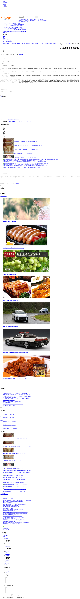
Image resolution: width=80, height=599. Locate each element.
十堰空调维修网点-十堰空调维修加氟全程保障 (13, 501)
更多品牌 (5, 32)
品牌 (1, 416)
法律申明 (8, 572)
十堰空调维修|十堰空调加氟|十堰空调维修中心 (13, 523)
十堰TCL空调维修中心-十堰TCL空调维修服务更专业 (14, 504)
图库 (1, 423)
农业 (11, 417)
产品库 (20, 43)
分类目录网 (5, 538)
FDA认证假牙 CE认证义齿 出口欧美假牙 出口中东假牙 (31, 19)
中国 (4, 36)
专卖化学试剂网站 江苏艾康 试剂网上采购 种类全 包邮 (15, 393)
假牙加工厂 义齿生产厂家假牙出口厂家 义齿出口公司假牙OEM (33, 20)
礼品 (9, 417)
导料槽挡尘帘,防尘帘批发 (8, 400)
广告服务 (8, 554)
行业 (70, 43)
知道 (1, 427)
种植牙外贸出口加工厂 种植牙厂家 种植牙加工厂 (14, 24)
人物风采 (9, 425)
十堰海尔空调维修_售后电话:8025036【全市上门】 (14, 31)
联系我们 (8, 563)
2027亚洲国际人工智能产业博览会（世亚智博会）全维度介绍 (16, 394)
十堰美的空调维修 (7, 40)
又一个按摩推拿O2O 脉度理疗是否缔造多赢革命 (13, 402)
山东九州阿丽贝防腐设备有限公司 (10, 505)
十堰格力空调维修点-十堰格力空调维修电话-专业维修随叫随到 (17, 500)
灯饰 (13, 417)
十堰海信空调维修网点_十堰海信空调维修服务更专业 (14, 514)
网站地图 (8, 564)
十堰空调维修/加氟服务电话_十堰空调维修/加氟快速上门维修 (16, 25)
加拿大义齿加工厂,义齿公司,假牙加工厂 (12, 23)
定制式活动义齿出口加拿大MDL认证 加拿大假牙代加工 (15, 21)
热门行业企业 (4, 494)
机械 (4, 417)
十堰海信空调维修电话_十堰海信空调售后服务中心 (14, 29)
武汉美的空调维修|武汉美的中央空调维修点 (12, 516)
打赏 (1, 94)
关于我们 (8, 560)
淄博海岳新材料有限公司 (8, 508)
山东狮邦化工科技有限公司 (9, 510)
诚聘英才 (8, 561)
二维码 (4, 5)
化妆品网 (15, 428)
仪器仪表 (10, 421)
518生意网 (20, 54)
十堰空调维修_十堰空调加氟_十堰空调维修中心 (13, 28)
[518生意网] (9, 18)
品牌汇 (35, 43)
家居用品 (14, 421)
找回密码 (8, 546)
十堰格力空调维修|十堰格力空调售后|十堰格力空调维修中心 (16, 522)
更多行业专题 (3, 196)
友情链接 (8, 569)
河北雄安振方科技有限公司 (9, 518)
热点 (9, 414)
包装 (6, 421)
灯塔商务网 (5, 535)
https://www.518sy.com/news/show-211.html (14, 180)
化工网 (4, 428)
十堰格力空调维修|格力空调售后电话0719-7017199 (37, 165)
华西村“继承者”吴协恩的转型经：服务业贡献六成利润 (20, 121)
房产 (4, 37)
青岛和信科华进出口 (7, 502)
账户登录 (8, 544)
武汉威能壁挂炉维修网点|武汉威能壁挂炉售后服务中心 (15, 513)
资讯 (67, 43)
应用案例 (5, 425)
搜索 (36, 16)
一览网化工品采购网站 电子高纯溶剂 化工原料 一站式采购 (16, 398)
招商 (1, 420)
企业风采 (14, 425)
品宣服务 (8, 552)
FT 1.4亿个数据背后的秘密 (9, 405)
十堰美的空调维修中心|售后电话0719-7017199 (34, 167)
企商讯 (41, 43)
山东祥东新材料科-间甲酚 (8, 498)
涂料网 (7, 428)
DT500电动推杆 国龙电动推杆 (9, 397)
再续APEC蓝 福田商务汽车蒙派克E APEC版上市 (14, 401)
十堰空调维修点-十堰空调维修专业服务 (11, 506)
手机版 (4, 4)
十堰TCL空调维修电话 (8, 41)
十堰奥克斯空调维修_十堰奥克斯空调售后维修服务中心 (15, 512)
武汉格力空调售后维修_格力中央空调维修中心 (13, 517)
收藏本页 (5, 2)
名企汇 (13, 43)
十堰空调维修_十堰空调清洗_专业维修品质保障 (13, 520)
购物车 (4, 6)
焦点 (4, 414)
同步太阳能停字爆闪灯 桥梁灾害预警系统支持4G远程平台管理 (17, 396)
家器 (6, 417)
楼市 (4, 38)
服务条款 (8, 571)
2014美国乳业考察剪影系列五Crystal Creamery (16, 120)
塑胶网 (11, 428)
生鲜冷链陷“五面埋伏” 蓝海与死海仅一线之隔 (13, 404)
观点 (11, 414)
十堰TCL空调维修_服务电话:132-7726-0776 (12, 27)
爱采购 (28, 43)
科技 (6, 414)
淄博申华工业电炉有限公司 (9, 521)
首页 (6, 43)
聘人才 (56, 43)
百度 (4, 536)
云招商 (48, 43)
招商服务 (8, 551)
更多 (1, 190)
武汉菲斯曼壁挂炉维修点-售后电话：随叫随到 (13, 509)
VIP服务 (7, 555)
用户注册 (8, 543)
